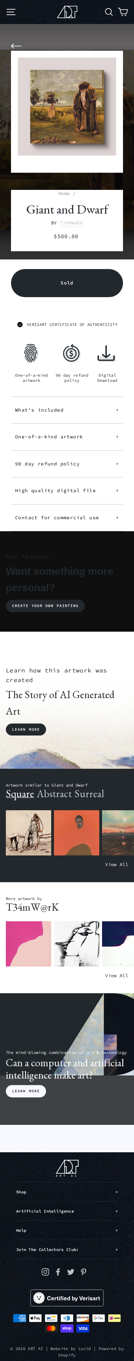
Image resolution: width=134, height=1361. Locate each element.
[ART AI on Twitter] (71, 1272)
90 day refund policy (67, 464)
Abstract (54, 793)
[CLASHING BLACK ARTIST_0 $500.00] (76, 944)
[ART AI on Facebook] (58, 1272)
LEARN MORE (26, 1091)
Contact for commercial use (67, 517)
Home (64, 193)
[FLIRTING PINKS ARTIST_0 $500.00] (28, 944)
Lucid (84, 1348)
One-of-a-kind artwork (67, 437)
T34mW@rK (71, 223)
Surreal (89, 793)
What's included (67, 410)
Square (20, 793)
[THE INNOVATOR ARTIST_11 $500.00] (28, 833)
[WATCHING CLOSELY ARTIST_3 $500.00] (76, 833)
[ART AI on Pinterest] (83, 1272)
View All (116, 864)
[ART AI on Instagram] (45, 1272)
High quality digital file (67, 490)
